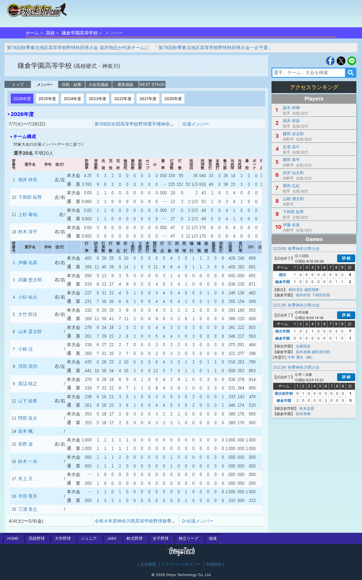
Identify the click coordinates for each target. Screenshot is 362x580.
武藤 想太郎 (30, 280)
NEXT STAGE (152, 84)
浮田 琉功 (27, 366)
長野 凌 (25, 444)
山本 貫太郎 (30, 332)
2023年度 (97, 98)
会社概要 (148, 564)
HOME (13, 538)
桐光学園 (282, 331)
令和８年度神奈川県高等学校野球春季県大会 (139, 521)
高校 (50, 33)
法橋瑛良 (303, 346)
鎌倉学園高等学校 (80, 33)
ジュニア (89, 538)
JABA (112, 538)
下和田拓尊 (321, 295)
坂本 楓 (25, 431)
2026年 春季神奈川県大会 (296, 248)
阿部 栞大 (27, 418)
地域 (213, 538)
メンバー (45, 84)
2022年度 (123, 98)
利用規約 (214, 564)
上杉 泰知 (27, 214)
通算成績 (125, 84)
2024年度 (72, 98)
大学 (63, 538)
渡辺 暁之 (27, 384)
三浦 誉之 (27, 509)
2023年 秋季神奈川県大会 (296, 305)
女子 (161, 538)
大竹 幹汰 (27, 314)
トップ (18, 84)
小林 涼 (25, 349)
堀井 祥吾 (27, 180)
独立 (189, 538)
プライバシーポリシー (181, 564)
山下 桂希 (27, 401)
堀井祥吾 (303, 295)
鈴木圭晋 (306, 408)
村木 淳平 (27, 232)
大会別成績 (98, 84)
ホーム (32, 33)
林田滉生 (295, 289)
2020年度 (173, 98)
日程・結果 (71, 84)
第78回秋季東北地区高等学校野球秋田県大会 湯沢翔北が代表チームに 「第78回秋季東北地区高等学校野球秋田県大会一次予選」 (139, 47)
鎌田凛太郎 (321, 352)
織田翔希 (311, 289)
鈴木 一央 (27, 461)
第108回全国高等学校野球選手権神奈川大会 (139, 124)
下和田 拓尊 (30, 197)
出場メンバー (195, 124)
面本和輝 (303, 352)
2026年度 (22, 98)
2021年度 (147, 98)
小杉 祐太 (27, 297)
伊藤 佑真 (27, 263)
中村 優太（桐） (301, 357)
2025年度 (47, 98)
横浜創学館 (284, 393)
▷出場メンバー (198, 521)
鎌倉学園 (282, 281)
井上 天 (25, 479)
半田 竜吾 (27, 496)
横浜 (282, 274)
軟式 (135, 538)
